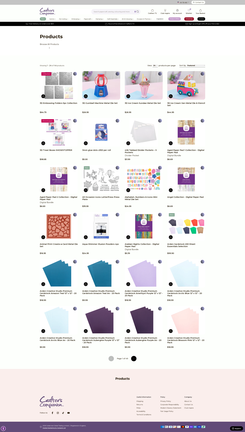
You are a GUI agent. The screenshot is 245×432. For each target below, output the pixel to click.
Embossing (75, 19)
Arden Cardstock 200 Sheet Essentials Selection (181, 245)
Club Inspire (189, 408)
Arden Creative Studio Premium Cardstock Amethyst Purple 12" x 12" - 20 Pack (144, 293)
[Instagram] (58, 413)
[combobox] (115, 11)
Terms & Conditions (143, 415)
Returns (139, 405)
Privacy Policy (165, 401)
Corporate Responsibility (169, 405)
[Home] (47, 11)
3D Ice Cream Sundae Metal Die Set (143, 103)
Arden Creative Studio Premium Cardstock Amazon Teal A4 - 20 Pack (101, 292)
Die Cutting (63, 19)
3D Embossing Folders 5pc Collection (58, 103)
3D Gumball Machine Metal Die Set (100, 103)
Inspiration (159, 19)
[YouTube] (68, 413)
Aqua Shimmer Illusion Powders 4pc (100, 244)
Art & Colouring (127, 19)
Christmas (189, 19)
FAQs (138, 408)
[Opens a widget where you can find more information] (236, 428)
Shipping (139, 401)
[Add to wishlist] (75, 74)
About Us (188, 401)
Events (201, 19)
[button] (135, 11)
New (43, 19)
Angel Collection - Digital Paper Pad (185, 197)
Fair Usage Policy (166, 411)
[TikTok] (63, 413)
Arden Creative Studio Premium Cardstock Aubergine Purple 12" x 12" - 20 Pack (100, 340)
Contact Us (199, 2)
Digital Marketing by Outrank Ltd (54, 428)
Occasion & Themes (143, 19)
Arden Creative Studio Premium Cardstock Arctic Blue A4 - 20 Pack (57, 339)
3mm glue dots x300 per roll (96, 150)
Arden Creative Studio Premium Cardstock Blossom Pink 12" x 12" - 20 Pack (185, 340)
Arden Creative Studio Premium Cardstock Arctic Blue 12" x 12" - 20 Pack (184, 293)
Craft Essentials (112, 19)
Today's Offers (174, 19)
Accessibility (140, 411)
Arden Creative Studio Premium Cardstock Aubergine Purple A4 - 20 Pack (143, 340)
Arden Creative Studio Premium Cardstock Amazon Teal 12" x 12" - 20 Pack (58, 293)
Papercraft (87, 19)
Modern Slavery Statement (170, 408)
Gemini (51, 19)
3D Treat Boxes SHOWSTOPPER (56, 150)
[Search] (137, 11)
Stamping (99, 19)
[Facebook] (52, 413)
